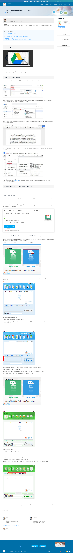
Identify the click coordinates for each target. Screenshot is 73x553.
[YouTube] (24, 546)
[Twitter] (20, 546)
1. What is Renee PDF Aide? (9, 38)
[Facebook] (17, 546)
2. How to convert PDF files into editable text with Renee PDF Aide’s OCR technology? (18, 39)
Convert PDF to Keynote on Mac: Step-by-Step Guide (11, 525)
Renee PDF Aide (16, 180)
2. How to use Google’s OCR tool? (10, 35)
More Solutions (64, 45)
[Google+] (27, 546)
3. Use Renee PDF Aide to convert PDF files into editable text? (16, 36)
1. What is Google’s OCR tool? (10, 33)
